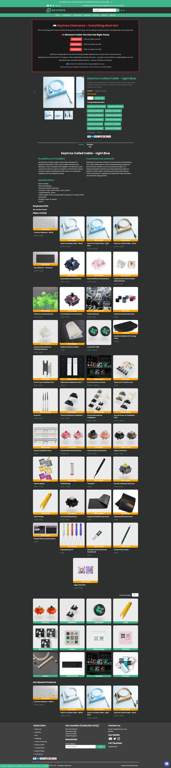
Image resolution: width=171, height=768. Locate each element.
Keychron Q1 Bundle (115, 106)
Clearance (87, 15)
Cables (99, 133)
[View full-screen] (83, 77)
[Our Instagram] (53, 5)
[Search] (118, 10)
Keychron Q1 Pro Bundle (96, 106)
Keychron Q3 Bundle (113, 111)
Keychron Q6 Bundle (95, 120)
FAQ (36, 735)
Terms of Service (41, 742)
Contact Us (39, 754)
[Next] (83, 92)
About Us (38, 729)
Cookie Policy (40, 748)
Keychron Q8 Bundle (113, 120)
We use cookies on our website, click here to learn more (21, 766)
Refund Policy (39, 751)
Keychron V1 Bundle (95, 124)
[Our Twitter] (51, 5)
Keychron (96, 15)
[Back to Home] (55, 10)
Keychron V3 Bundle (95, 128)
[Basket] (121, 9)
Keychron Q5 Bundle (113, 115)
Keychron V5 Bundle (113, 128)
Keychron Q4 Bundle (95, 115)
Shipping (38, 738)
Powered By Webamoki (129, 766)
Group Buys (77, 15)
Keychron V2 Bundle (113, 124)
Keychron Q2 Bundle (95, 111)
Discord (112, 15)
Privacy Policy (40, 745)
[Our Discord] (48, 5)
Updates (38, 732)
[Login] (124, 9)
